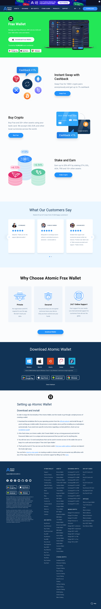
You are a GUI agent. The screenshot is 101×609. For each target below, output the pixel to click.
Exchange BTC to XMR (73, 477)
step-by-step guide (32, 452)
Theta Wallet (59, 490)
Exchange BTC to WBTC (74, 496)
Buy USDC (46, 547)
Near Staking (59, 571)
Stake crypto (63, 175)
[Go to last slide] (9, 237)
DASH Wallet (59, 543)
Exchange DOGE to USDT (74, 498)
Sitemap (46, 511)
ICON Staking (59, 592)
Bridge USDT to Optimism (74, 528)
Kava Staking (59, 565)
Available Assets (60, 560)
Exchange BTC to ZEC (73, 503)
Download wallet (50, 332)
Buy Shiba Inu (47, 549)
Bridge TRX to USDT (73, 542)
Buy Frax (16, 135)
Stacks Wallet (59, 551)
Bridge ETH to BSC (72, 518)
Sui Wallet (58, 548)
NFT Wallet (59, 511)
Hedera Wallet (59, 522)
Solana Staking (60, 594)
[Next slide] (92, 237)
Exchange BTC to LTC (73, 493)
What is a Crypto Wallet (89, 502)
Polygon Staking (60, 568)
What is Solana (86, 510)
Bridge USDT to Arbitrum (74, 526)
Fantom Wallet (60, 501)
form (67, 455)
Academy (46, 498)
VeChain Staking (60, 584)
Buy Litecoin (47, 542)
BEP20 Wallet (59, 532)
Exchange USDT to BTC (74, 474)
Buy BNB (46, 539)
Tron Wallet (59, 519)
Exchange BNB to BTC (73, 482)
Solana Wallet (59, 477)
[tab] (49, 256)
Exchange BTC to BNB (73, 488)
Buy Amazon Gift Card (88, 488)
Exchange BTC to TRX (73, 490)
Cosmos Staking (60, 573)
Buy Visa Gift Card (87, 493)
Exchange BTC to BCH (73, 501)
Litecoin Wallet (60, 503)
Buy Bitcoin (47, 523)
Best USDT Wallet (87, 523)
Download (90, 8)
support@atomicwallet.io (13, 474)
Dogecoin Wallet (60, 493)
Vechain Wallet (60, 538)
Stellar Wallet (59, 527)
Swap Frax (62, 93)
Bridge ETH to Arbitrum (74, 512)
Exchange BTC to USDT (74, 485)
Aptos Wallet (59, 535)
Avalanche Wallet (60, 514)
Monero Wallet (60, 474)
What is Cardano (87, 518)
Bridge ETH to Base (73, 515)
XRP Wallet (59, 498)
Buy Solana (47, 555)
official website (65, 421)
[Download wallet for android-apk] (57, 377)
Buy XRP (46, 534)
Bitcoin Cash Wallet (61, 525)
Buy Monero (47, 536)
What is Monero (87, 512)
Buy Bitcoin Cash (48, 531)
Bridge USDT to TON (73, 536)
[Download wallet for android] (13, 50)
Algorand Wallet (60, 488)
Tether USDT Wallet (61, 482)
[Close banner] (99, 1)
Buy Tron (46, 552)
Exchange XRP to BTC (73, 480)
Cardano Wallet (60, 485)
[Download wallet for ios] (25, 50)
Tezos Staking (60, 576)
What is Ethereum (87, 515)
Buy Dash (46, 563)
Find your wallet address (63, 446)
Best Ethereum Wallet (88, 520)
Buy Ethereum (47, 526)
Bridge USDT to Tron (73, 539)
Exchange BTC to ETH (73, 472)
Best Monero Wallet (88, 526)
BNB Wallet (59, 517)
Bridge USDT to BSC (73, 531)
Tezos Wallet (59, 509)
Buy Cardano (47, 560)
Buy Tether (47, 528)
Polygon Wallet (60, 506)
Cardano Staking (60, 589)
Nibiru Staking (59, 597)
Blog (45, 496)
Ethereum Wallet (60, 480)
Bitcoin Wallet (59, 472)
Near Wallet (59, 496)
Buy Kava (46, 557)
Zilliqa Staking (59, 586)
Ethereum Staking (61, 563)
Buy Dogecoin (47, 544)
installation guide (24, 430)
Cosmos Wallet (60, 546)
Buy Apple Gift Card (88, 490)
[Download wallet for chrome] (36, 50)
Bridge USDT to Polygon (74, 534)
